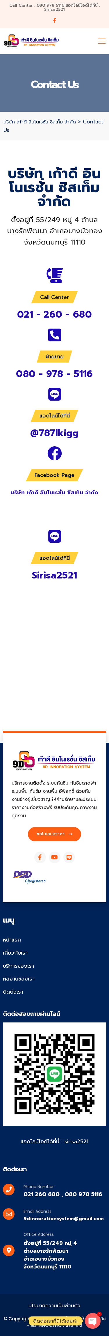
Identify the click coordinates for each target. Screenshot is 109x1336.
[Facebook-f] (40, 857)
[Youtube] (54, 857)
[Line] (69, 857)
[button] (54, 834)
